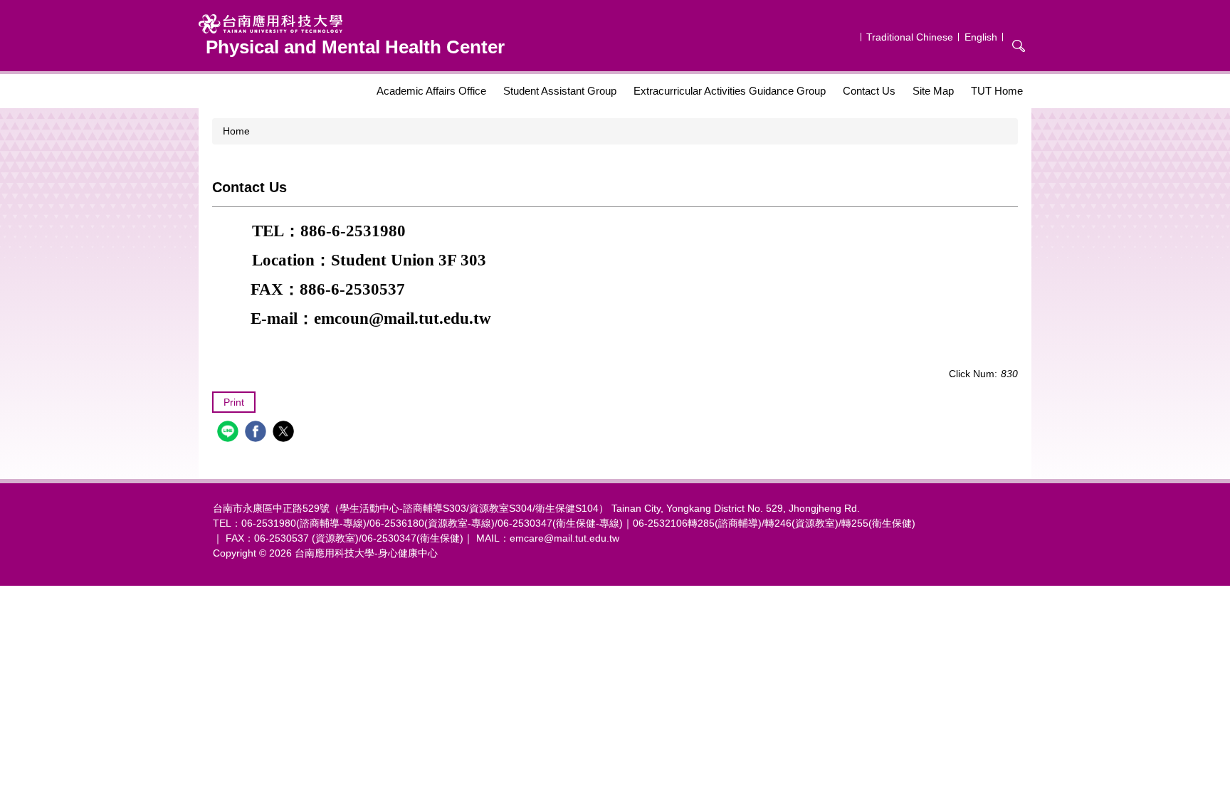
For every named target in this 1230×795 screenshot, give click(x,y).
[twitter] (285, 433)
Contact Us (869, 91)
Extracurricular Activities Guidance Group (730, 91)
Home (236, 131)
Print (234, 402)
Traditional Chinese (909, 37)
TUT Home (997, 91)
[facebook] (257, 433)
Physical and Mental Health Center (355, 47)
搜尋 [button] (1018, 45)
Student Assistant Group (559, 91)
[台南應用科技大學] (352, 24)
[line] (229, 433)
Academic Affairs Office (431, 91)
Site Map (933, 91)
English (980, 37)
